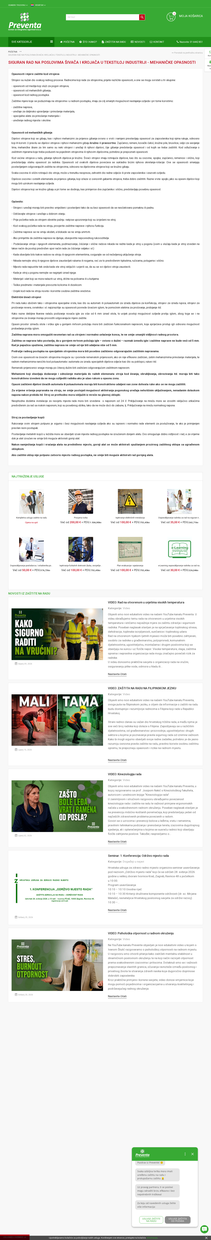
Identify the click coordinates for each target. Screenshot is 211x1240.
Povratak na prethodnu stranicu (188, 53)
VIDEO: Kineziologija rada (124, 774)
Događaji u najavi (133, 861)
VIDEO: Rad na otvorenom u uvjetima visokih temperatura (146, 602)
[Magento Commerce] (35, 22)
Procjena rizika (81, 518)
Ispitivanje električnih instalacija (130, 518)
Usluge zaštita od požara (177, 1220)
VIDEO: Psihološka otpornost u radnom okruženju (141, 933)
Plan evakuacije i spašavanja (130, 565)
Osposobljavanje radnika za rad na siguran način (180, 518)
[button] (18, 5)
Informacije (152, 1238)
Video (126, 608)
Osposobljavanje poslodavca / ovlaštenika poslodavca (35, 565)
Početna (13, 52)
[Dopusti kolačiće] (206, 1237)
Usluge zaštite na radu (151, 1220)
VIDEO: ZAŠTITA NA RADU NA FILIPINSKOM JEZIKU (142, 688)
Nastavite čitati (117, 674)
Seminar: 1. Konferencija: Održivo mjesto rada (138, 855)
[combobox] (105, 17)
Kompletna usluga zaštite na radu (31, 518)
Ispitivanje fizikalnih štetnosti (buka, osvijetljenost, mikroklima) (88, 565)
